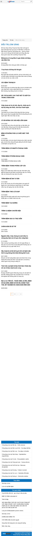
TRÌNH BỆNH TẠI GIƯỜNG (9, 203)
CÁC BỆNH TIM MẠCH (8, 82)
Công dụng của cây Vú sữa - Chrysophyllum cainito (15, 459)
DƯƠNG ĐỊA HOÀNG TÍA (8, 517)
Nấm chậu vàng (6, 526)
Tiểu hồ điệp (5, 499)
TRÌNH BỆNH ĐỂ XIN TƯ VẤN (10, 178)
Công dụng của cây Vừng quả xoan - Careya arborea (15, 462)
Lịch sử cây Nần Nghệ (7, 486)
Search (31, 1)
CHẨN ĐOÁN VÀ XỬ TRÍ (8, 226)
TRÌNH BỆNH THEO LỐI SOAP (10, 191)
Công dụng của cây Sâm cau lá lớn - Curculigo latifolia (16, 448)
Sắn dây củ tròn (6, 483)
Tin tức (12, 40)
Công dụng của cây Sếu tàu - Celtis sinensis (13, 445)
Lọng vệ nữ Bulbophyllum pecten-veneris (12, 510)
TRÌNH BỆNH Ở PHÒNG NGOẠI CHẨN (12, 156)
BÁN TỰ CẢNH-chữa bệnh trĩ (9, 496)
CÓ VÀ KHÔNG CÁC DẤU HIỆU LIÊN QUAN (14, 120)
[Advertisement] (16, 20)
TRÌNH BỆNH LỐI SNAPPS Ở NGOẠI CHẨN (14, 148)
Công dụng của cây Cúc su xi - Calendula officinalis (15, 473)
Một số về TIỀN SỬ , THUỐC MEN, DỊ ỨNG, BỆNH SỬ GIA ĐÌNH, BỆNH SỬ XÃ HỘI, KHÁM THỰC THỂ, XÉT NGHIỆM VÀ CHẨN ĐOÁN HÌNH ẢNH (16, 283)
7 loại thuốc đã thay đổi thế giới (11, 69)
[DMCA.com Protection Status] (6, 534)
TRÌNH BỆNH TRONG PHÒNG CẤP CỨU (13, 166)
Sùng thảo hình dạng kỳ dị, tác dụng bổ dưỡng (14, 523)
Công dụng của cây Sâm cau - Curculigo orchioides (15, 451)
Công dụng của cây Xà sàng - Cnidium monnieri (14, 470)
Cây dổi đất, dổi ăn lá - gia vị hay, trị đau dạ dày (14, 493)
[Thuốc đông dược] (11, 1)
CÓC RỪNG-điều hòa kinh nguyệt (10, 520)
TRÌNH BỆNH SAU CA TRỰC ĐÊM (11, 218)
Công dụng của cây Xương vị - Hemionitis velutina (15, 476)
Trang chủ (5, 40)
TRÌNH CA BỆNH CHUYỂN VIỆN (11, 211)
